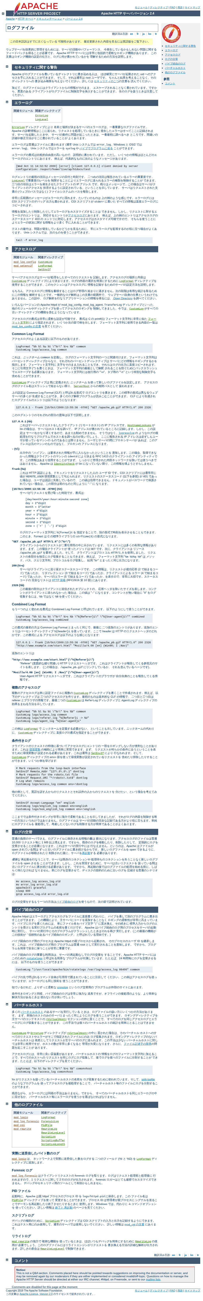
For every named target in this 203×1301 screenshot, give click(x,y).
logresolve (126, 433)
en (131, 33)
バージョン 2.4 (73, 18)
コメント (170, 83)
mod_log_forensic (26, 1121)
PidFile (46, 1125)
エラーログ (171, 50)
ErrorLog (41, 115)
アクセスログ (172, 54)
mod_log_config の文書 (26, 326)
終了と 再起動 (64, 1207)
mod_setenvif (23, 265)
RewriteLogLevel (53, 1132)
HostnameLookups (139, 425)
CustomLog (45, 262)
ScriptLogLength (53, 1144)
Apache (10, 18)
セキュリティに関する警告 (180, 45)
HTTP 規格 (59, 580)
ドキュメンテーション (49, 18)
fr (137, 33)
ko (149, 33)
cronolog (62, 987)
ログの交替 (171, 59)
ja (143, 33)
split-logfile (148, 1079)
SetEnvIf (44, 269)
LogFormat (45, 265)
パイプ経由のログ (175, 63)
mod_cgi (19, 1125)
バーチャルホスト (175, 67)
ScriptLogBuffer (53, 1140)
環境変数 (34, 749)
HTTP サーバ (25, 18)
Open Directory (122, 298)
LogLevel (41, 119)
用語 (180, 7)
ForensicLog (50, 1121)
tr (156, 33)
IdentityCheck (64, 463)
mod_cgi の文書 (134, 1224)
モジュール (141, 7)
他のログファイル (175, 72)
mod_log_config (25, 262)
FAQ (172, 7)
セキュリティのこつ (106, 81)
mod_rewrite (22, 1129)
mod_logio (21, 1117)
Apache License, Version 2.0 (36, 1293)
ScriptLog (48, 1136)
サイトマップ (192, 7)
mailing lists (153, 1279)
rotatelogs (34, 958)
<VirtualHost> (56, 1019)
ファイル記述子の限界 (137, 1043)
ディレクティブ (159, 7)
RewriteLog (49, 1129)
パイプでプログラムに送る (96, 148)
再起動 (86, 853)
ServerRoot (82, 386)
